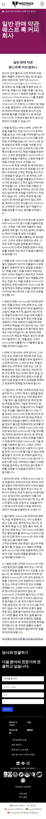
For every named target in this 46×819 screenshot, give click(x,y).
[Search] (3, 4)
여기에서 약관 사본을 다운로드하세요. (22, 638)
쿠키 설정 (23, 797)
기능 (29, 722)
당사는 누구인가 (13, 723)
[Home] (22, 4)
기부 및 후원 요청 (19, 740)
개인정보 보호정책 (23, 786)
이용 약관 (23, 793)
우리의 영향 (13, 731)
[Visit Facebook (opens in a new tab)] (23, 763)
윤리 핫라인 (17, 744)
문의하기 (7, 709)
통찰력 (30, 730)
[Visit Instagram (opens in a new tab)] (28, 763)
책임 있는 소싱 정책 (20, 749)
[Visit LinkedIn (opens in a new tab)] (18, 763)
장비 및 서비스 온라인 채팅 (23, 754)
